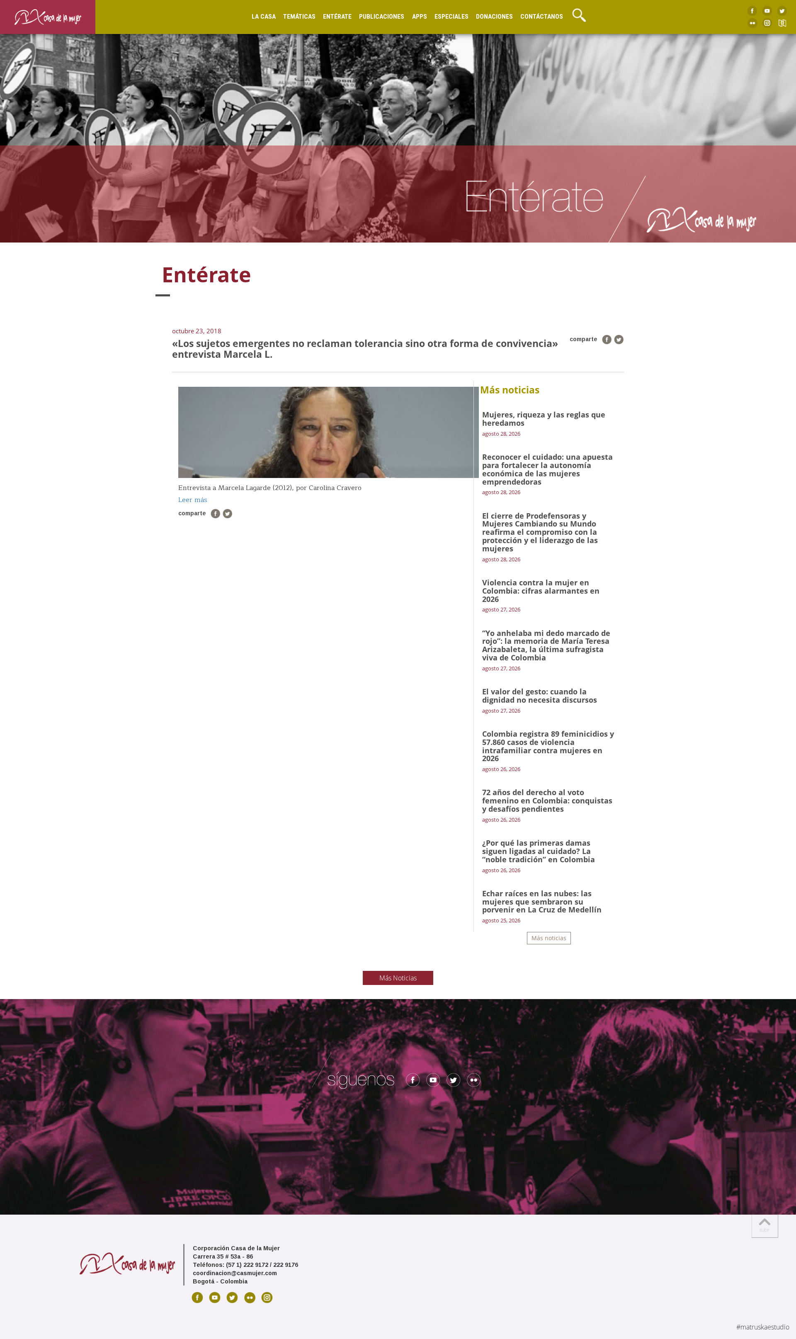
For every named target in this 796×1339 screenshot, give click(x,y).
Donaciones (494, 16)
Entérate (337, 16)
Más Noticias (398, 977)
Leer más (192, 500)
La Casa (264, 16)
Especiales (451, 16)
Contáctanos (541, 16)
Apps (419, 16)
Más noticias (548, 938)
